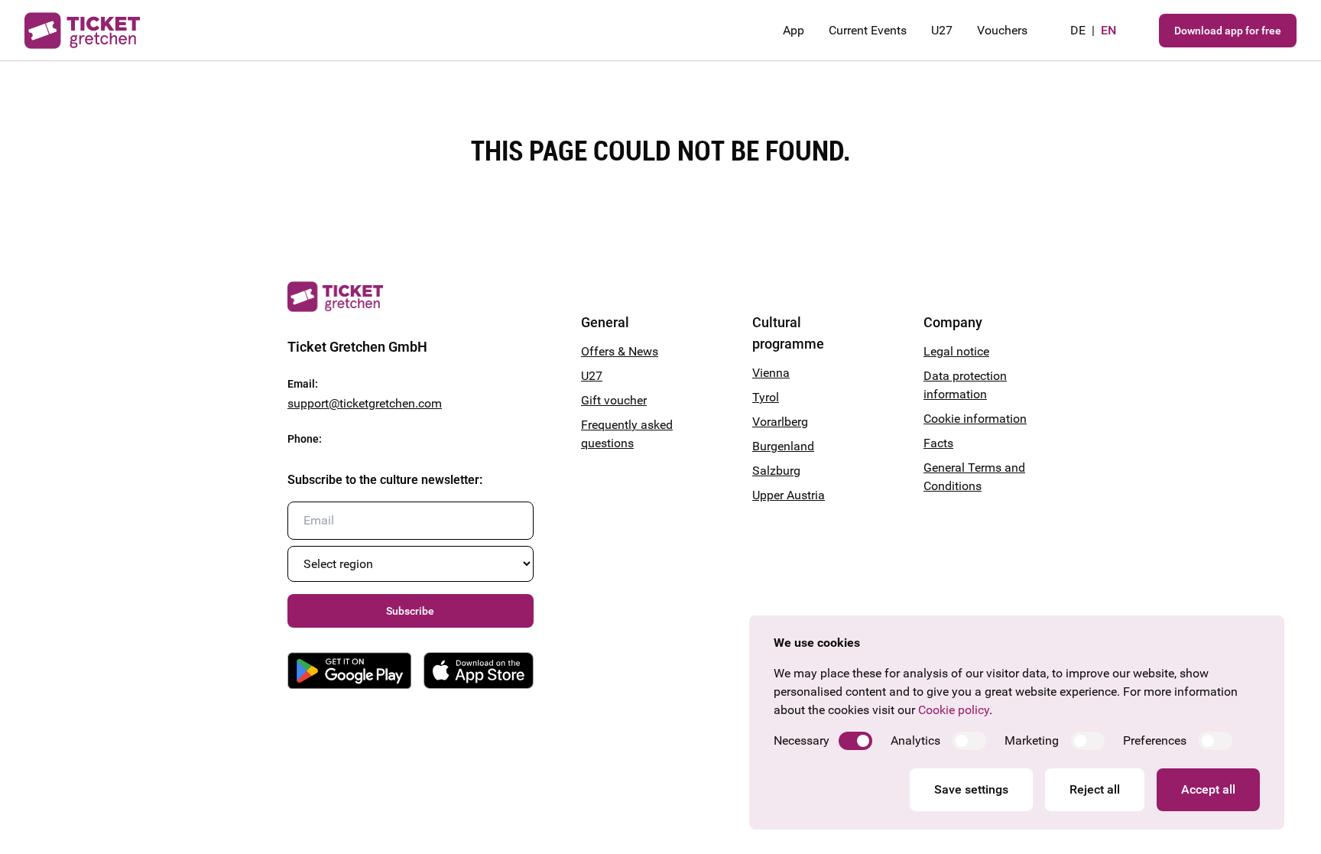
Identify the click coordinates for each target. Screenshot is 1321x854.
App (793, 30)
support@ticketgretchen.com (364, 403)
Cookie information (975, 418)
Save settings (971, 789)
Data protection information (965, 385)
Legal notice (956, 351)
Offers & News (619, 351)
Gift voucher (614, 400)
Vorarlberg (780, 421)
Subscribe (410, 611)
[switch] (855, 741)
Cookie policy (953, 710)
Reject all (1094, 789)
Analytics (915, 740)
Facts (938, 443)
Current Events (868, 30)
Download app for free (1227, 30)
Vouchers (1002, 30)
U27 (942, 30)
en (1108, 30)
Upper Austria (788, 495)
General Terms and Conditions (974, 476)
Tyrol (765, 397)
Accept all (1208, 789)
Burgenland (783, 446)
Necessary (801, 740)
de (1078, 30)
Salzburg (776, 470)
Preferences (1154, 740)
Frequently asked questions (627, 433)
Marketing (1032, 740)
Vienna (771, 372)
